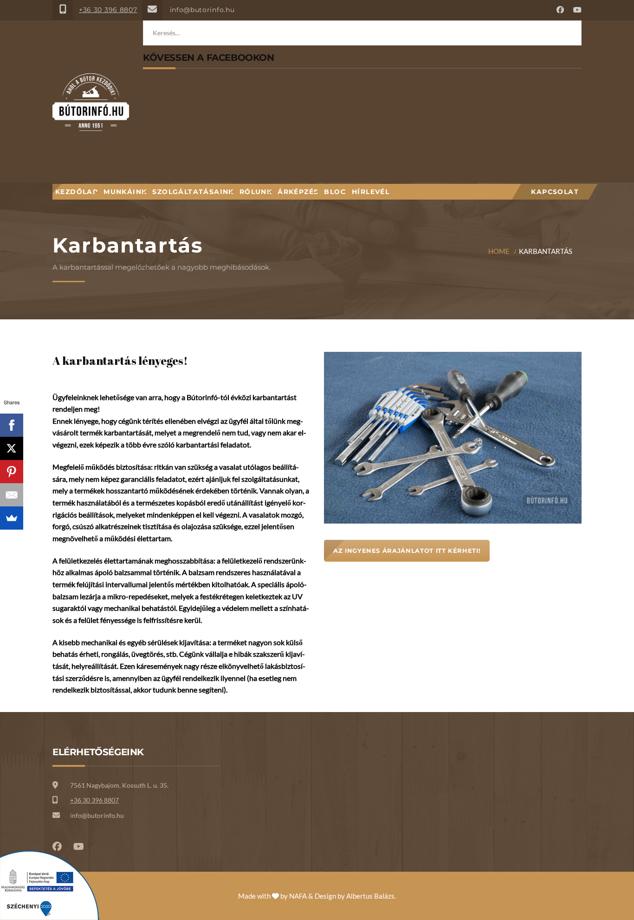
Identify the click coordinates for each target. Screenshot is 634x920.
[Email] (11, 494)
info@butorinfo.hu (202, 10)
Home (499, 251)
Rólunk (255, 192)
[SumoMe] (11, 518)
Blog (335, 192)
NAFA (298, 896)
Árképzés (298, 192)
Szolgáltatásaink (192, 192)
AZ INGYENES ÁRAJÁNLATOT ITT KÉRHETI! (406, 550)
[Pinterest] (11, 471)
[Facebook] (11, 425)
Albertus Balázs (370, 896)
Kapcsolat (555, 192)
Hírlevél (370, 192)
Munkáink (125, 192)
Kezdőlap (76, 192)
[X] (11, 448)
